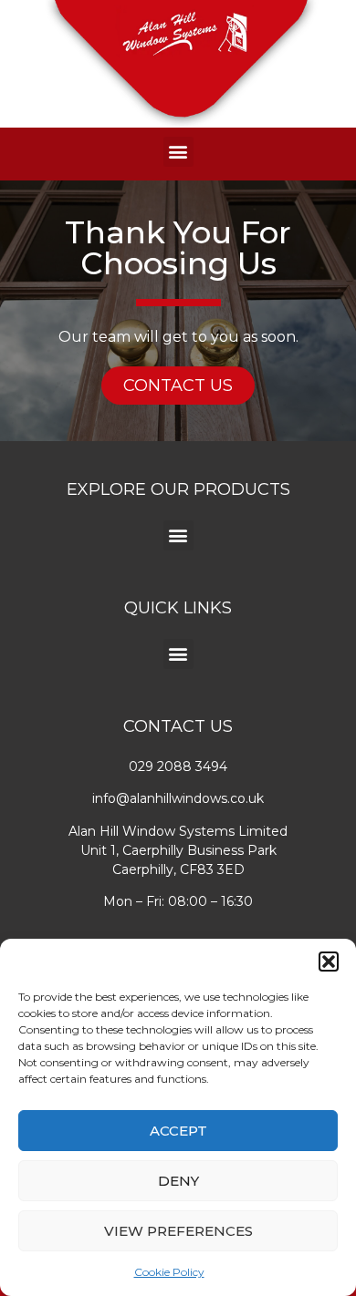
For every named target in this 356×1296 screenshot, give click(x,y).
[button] (328, 961)
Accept (178, 1130)
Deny (178, 1180)
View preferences (178, 1230)
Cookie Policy (169, 1272)
